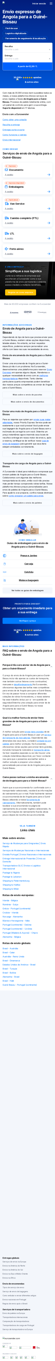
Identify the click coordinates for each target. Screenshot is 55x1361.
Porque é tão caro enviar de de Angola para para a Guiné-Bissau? (26, 667)
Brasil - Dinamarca (11, 960)
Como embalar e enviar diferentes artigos (19, 1295)
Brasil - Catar (9, 952)
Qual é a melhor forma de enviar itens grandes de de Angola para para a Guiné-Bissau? (25, 721)
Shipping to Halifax (11, 885)
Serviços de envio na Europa (14, 1262)
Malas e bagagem (29, 580)
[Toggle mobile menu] (51, 4)
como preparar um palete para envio (26, 496)
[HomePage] (27, 1338)
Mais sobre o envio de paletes (27, 503)
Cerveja (28, 563)
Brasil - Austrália (10, 948)
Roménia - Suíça (10, 904)
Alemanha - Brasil (11, 976)
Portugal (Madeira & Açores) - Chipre (20, 933)
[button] (27, 56)
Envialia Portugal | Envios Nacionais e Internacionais (27, 854)
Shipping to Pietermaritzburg (16, 881)
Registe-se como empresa (20, 292)
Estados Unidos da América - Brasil (19, 964)
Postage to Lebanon (12, 876)
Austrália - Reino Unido (13, 956)
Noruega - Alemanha (13, 916)
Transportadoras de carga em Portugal (18, 1325)
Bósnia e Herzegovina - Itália (16, 920)
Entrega (8, 55)
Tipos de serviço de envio (13, 1287)
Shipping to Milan (11, 889)
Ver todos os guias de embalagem (28, 590)
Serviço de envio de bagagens (15, 1291)
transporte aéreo (42, 750)
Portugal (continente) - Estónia (17, 924)
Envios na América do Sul (13, 1270)
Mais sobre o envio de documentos (27, 402)
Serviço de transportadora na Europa (18, 1329)
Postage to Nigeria (11, 872)
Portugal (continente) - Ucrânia (17, 929)
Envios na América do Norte (14, 1266)
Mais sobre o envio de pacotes (27, 395)
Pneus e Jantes (28, 555)
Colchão (28, 572)
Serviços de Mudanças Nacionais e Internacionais (26, 850)
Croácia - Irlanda (10, 912)
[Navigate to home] (12, 4)
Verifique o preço (27, 621)
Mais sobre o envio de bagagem (27, 454)
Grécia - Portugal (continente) (17, 908)
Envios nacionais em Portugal (14, 1299)
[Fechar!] (49, 49)
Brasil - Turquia (10, 968)
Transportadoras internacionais (15, 1317)
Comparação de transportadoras (16, 1321)
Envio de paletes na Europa (14, 1313)
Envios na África (9, 1278)
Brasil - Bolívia (9, 972)
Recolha (9, 46)
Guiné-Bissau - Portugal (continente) (20, 985)
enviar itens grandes (34, 731)
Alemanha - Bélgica (12, 937)
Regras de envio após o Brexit (15, 1304)
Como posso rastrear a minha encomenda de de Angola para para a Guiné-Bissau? (26, 779)
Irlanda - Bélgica (10, 900)
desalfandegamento (23, 684)
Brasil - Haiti (8, 981)
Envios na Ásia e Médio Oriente (15, 1274)
